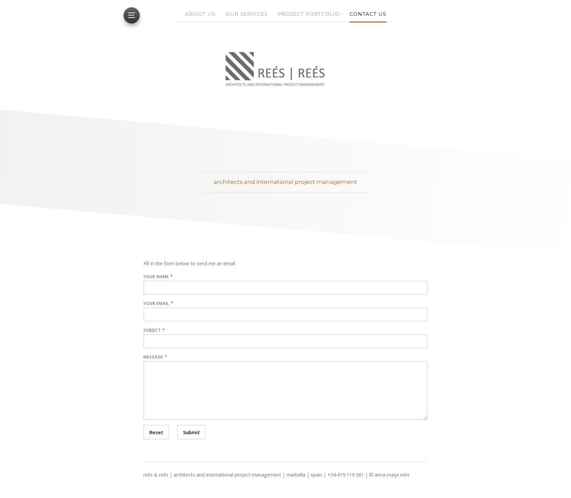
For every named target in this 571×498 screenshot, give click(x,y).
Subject (152, 330)
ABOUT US (200, 14)
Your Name (156, 276)
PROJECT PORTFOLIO (309, 14)
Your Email (156, 303)
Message (153, 357)
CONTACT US (368, 14)
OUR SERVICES (246, 14)
